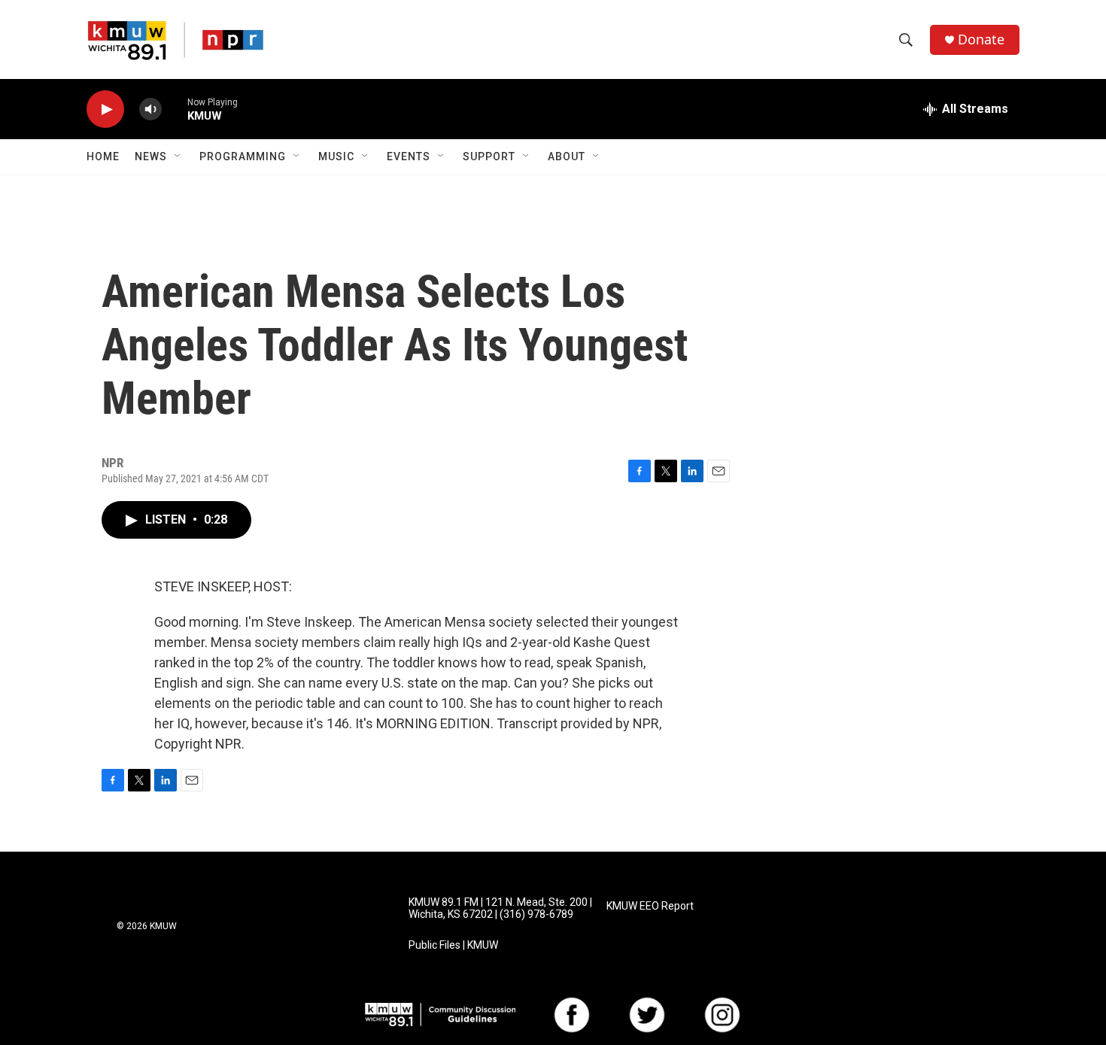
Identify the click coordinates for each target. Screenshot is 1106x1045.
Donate (981, 39)
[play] (105, 109)
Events (408, 156)
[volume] (150, 109)
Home (103, 156)
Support (489, 156)
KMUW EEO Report (650, 906)
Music (336, 156)
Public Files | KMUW (453, 945)
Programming (242, 156)
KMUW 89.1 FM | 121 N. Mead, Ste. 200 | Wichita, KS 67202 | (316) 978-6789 (500, 908)
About (566, 156)
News (151, 156)
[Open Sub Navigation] (178, 156)
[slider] (174, 109)
